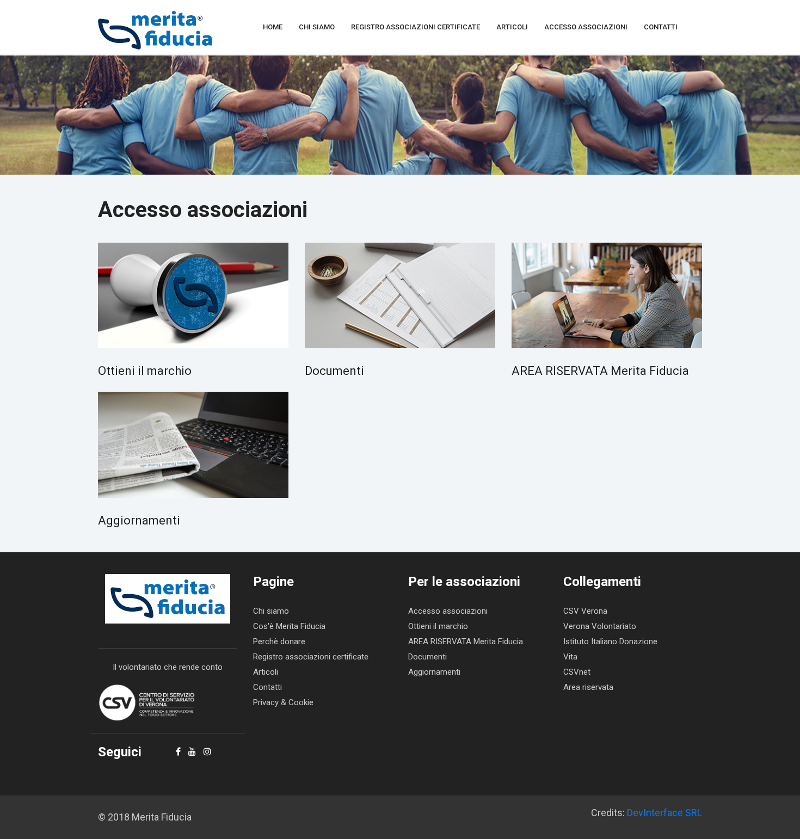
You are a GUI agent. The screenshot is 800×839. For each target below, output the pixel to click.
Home (272, 27)
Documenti (334, 371)
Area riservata (588, 687)
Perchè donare (279, 641)
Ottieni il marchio (145, 371)
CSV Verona (585, 611)
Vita (570, 657)
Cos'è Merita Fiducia (289, 626)
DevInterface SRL (664, 812)
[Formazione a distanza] (607, 295)
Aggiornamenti (139, 520)
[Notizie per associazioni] (193, 444)
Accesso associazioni (585, 27)
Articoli (512, 27)
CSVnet (576, 672)
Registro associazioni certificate (415, 27)
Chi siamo (317, 27)
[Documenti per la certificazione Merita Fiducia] (400, 295)
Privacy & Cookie (283, 702)
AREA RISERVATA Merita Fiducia (600, 371)
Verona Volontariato (599, 626)
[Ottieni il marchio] (193, 295)
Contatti (661, 27)
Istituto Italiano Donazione (610, 641)
